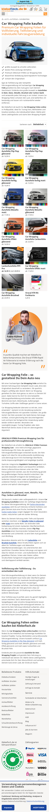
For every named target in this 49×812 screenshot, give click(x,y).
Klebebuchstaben (9, 677)
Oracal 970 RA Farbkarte (31, 294)
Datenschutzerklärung (35, 801)
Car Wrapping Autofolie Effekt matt (35, 267)
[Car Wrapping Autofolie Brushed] (13, 282)
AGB (27, 717)
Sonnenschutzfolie (9, 698)
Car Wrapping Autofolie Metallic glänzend (33, 210)
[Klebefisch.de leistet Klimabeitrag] (13, 760)
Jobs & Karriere (31, 730)
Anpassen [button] (8, 807)
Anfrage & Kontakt (32, 688)
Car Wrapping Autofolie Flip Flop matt (34, 151)
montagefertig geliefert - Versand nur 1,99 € (24, 6)
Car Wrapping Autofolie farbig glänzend (9, 180)
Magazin (28, 734)
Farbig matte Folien (9, 512)
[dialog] (24, 796)
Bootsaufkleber (8, 710)
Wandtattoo (6, 719)
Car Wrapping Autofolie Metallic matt (10, 210)
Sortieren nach (26, 124)
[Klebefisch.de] (14, 10)
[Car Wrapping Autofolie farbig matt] (36, 167)
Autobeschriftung (9, 706)
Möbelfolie (6, 714)
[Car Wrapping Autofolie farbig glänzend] (13, 167)
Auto (7, 19)
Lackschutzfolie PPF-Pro (11, 267)
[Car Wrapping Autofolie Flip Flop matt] (36, 138)
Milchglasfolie (7, 694)
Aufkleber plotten (9, 685)
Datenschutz (30, 709)
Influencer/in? (30, 725)
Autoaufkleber (7, 702)
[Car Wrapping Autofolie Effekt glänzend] (13, 226)
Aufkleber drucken (9, 681)
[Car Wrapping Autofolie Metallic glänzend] (36, 197)
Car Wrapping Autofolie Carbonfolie (35, 237)
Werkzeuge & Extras (9, 727)
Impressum (29, 713)
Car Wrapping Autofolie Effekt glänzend (9, 239)
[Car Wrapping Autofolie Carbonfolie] (36, 226)
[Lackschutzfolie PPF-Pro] (13, 255)
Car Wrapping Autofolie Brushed (10, 294)
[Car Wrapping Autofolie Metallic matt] (13, 197)
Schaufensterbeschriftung (12, 723)
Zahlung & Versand (33, 684)
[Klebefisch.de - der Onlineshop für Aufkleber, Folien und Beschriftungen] (2, 19)
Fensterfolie (6, 689)
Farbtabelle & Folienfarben (36, 698)
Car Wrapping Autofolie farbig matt (35, 179)
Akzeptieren (38, 807)
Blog (27, 721)
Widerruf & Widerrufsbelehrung (33, 703)
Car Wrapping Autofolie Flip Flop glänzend (10, 151)
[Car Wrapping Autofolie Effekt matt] (36, 255)
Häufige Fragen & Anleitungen (32, 678)
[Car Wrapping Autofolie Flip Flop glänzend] (13, 138)
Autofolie (14, 19)
